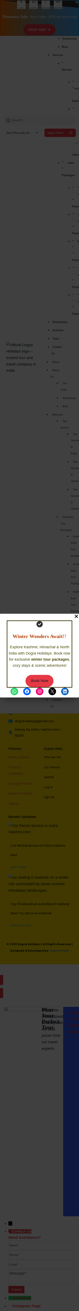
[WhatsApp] (14, 691)
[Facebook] (27, 691)
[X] (52, 691)
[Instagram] (39, 691)
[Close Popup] (76, 616)
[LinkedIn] (65, 691)
